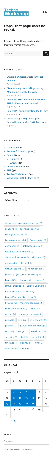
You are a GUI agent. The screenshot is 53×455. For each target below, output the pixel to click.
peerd (9, 320)
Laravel (11, 155)
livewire (11, 303)
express (11, 263)
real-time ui (38, 331)
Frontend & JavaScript (19, 151)
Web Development (17, 348)
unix (39, 342)
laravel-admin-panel (32, 280)
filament (26, 263)
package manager (30, 314)
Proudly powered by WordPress (20, 450)
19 (20, 403)
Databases (12, 147)
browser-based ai (15, 240)
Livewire (14, 162)
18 (14, 403)
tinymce (11, 342)
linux (32, 297)
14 (33, 398)
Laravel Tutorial (15, 297)
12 (20, 398)
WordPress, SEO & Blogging (21, 178)
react (9, 331)
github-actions (14, 268)
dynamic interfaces (17, 257)
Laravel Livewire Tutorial (19, 291)
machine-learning (31, 303)
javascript (12, 274)
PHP (9, 170)
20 (26, 403)
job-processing (31, 274)
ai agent (11, 229)
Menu (44, 12)
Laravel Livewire (37, 286)
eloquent (38, 257)
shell (24, 337)
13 (26, 398)
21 (33, 403)
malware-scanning (16, 308)
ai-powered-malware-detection (23, 223)
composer (12, 246)
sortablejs (38, 337)
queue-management (32, 325)
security (11, 337)
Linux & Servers (15, 166)
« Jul (13, 420)
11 (14, 398)
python (10, 325)
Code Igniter (38, 240)
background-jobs (16, 234)
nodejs (10, 314)
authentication (29, 229)
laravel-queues (14, 286)
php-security (38, 320)
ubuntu (26, 342)
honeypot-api (36, 268)
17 (7, 403)
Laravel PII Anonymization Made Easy (27, 111)
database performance (19, 251)
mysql (36, 308)
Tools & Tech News (17, 174)
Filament (14, 159)
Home (7, 434)
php (22, 320)
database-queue (32, 246)
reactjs (22, 331)
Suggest (8, 441)
